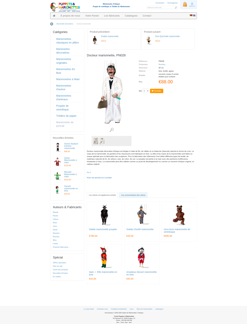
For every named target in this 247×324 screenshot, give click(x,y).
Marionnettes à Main (68, 79)
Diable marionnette (109, 36)
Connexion (160, 3)
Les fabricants (112, 15)
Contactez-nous (102, 309)
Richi (55, 223)
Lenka (55, 243)
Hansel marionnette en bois (71, 188)
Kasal (55, 230)
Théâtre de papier (66, 115)
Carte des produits (60, 270)
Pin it (89, 172)
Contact (147, 15)
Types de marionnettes (144, 309)
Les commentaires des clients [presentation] (133, 195)
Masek (55, 212)
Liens (132, 309)
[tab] (102, 195)
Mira (54, 240)
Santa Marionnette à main (70, 160)
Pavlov (55, 216)
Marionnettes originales (63, 61)
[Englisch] (194, 16)
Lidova (55, 219)
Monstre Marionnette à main (70, 174)
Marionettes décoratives (64, 24)
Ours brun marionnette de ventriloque (177, 230)
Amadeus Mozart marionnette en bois (141, 273)
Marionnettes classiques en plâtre (67, 41)
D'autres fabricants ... (61, 247)
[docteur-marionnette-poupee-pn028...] (96, 141)
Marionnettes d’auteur (63, 87)
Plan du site (57, 266)
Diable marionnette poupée (103, 229)
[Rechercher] (176, 7)
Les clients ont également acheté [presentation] (102, 195)
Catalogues (131, 15)
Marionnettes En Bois (65, 71)
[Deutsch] (191, 16)
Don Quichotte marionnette (167, 36)
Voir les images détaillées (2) (111, 129)
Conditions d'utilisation (119, 309)
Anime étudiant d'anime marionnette (71, 146)
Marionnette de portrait (64, 124)
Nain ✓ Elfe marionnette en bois (103, 273)
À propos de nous (70, 15)
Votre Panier (92, 15)
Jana (55, 226)
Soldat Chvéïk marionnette (140, 229)
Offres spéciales (59, 263)
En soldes (57, 277)
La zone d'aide (89, 309)
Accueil (51, 23)
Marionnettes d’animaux (63, 97)
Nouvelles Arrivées (60, 273)
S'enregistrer (172, 3)
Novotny (162, 64)
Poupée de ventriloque (62, 107)
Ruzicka (56, 237)
